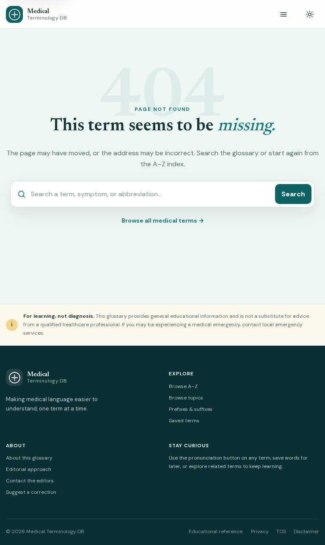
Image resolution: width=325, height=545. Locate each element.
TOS (281, 531)
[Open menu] (283, 14)
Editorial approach (28, 469)
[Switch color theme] (309, 14)
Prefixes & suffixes (190, 409)
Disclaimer (306, 531)
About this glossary (29, 457)
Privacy (260, 531)
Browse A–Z (183, 386)
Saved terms (184, 420)
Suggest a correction (31, 492)
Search (293, 194)
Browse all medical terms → (162, 220)
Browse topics (186, 397)
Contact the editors (30, 480)
